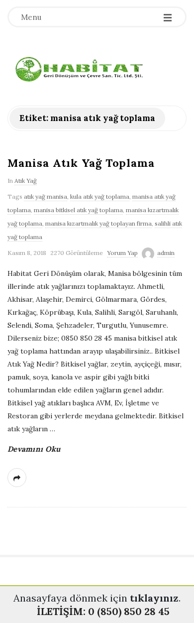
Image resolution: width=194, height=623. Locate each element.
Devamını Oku (34, 449)
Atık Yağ (25, 180)
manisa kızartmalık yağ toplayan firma (98, 223)
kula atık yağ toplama (99, 196)
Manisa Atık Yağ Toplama (80, 163)
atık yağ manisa (45, 196)
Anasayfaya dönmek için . (97, 598)
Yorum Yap (122, 252)
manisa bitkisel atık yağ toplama (78, 210)
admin (166, 252)
